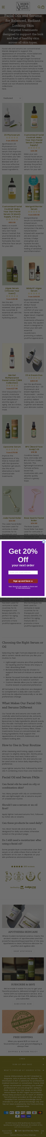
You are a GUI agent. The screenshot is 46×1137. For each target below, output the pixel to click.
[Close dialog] (43, 541)
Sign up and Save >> (23, 581)
